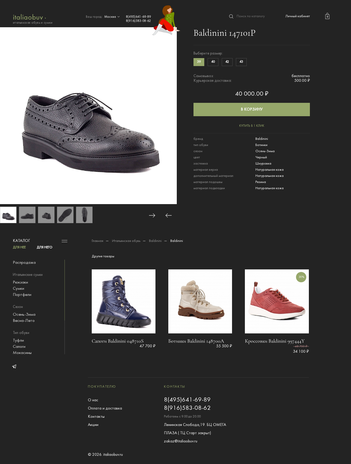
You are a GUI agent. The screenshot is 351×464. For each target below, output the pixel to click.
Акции (93, 425)
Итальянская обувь (126, 241)
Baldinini (155, 241)
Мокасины (22, 353)
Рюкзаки (20, 282)
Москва (110, 17)
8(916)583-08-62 (138, 21)
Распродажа (24, 263)
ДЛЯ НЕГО (44, 247)
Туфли (18, 341)
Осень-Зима (24, 315)
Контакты (96, 417)
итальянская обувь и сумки (33, 22)
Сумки (18, 289)
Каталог (21, 241)
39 (199, 61)
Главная (97, 241)
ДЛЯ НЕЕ (19, 247)
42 (227, 61)
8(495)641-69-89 (138, 17)
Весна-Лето (24, 321)
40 (213, 61)
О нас (93, 400)
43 (241, 61)
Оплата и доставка (105, 408)
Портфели (22, 295)
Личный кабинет (297, 16)
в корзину (252, 109)
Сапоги (19, 347)
